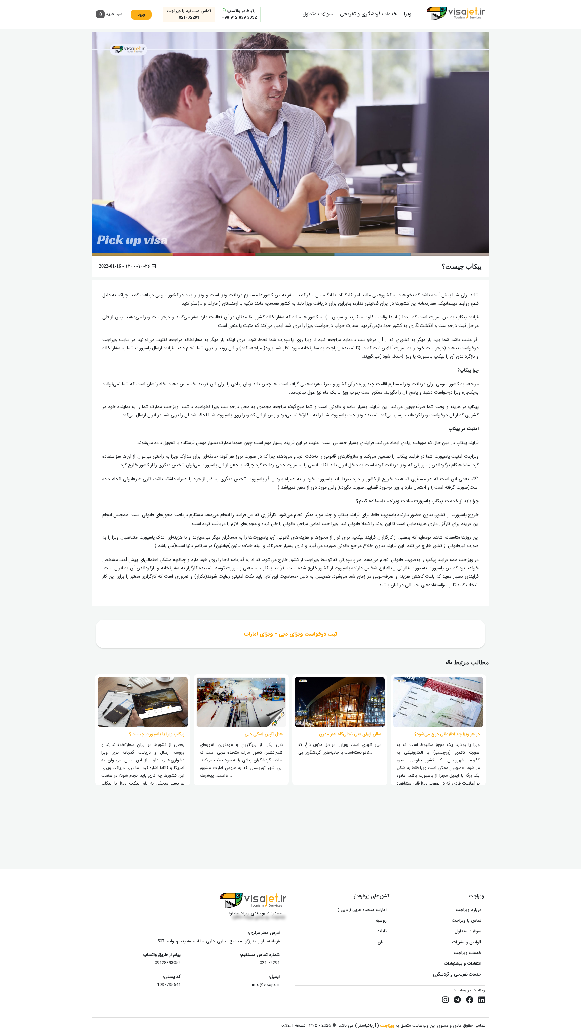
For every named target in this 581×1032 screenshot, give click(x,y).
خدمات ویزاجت (467, 952)
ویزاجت (386, 1025)
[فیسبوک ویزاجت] (469, 1000)
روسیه (381, 920)
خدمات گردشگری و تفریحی (368, 14)
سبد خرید (110, 14)
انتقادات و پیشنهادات (462, 963)
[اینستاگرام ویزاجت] (445, 1000)
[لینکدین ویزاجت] (481, 1000)
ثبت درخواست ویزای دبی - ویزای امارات (290, 633)
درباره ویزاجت (468, 909)
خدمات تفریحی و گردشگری (457, 974)
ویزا (407, 14)
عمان (382, 942)
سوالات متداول (317, 14)
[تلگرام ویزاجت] (457, 1000)
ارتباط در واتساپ (239, 14)
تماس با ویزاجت (466, 920)
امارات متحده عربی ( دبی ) (362, 909)
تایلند (382, 931)
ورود (141, 14)
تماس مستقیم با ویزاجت (189, 14)
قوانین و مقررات (466, 942)
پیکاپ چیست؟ (461, 266)
